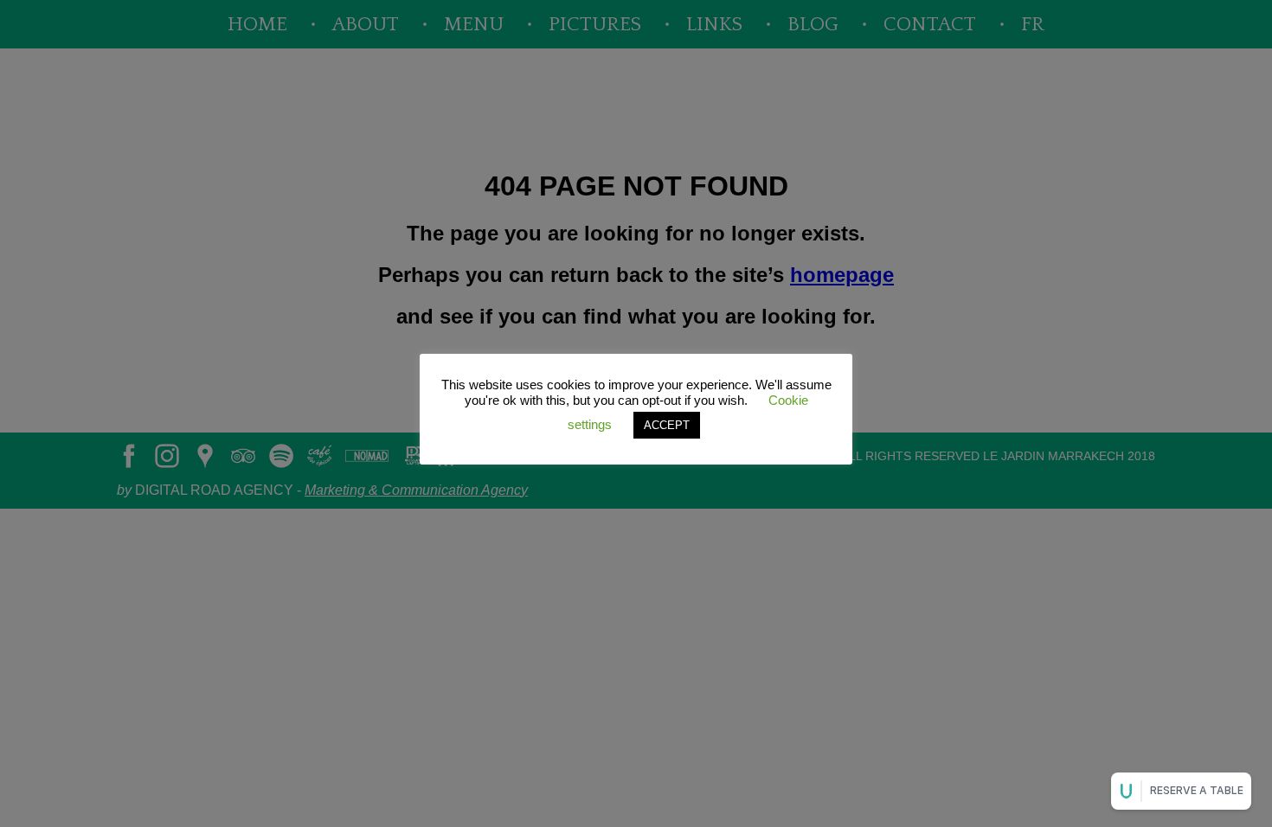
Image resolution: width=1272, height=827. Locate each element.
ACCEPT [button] (667, 425)
